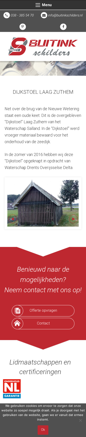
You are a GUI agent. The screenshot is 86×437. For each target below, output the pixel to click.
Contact (43, 323)
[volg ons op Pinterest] (22, 27)
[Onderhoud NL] (11, 388)
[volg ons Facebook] (63, 27)
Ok (43, 430)
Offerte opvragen (43, 310)
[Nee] (80, 420)
